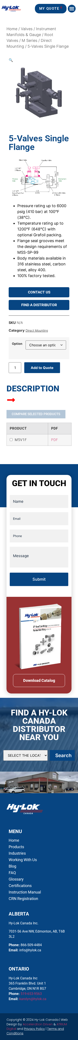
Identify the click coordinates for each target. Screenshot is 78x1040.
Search (63, 755)
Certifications (20, 886)
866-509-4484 (31, 945)
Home (11, 29)
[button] (72, 9)
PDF (54, 440)
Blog (12, 866)
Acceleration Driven (38, 1024)
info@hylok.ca (30, 950)
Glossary (16, 879)
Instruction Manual (25, 892)
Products (16, 847)
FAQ (12, 873)
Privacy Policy (34, 1029)
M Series (29, 40)
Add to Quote (42, 368)
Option (17, 343)
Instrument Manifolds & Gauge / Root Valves (31, 35)
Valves (26, 29)
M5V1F (21, 440)
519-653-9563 (31, 994)
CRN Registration (23, 899)
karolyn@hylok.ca (32, 999)
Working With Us (23, 860)
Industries (17, 853)
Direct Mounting (37, 330)
